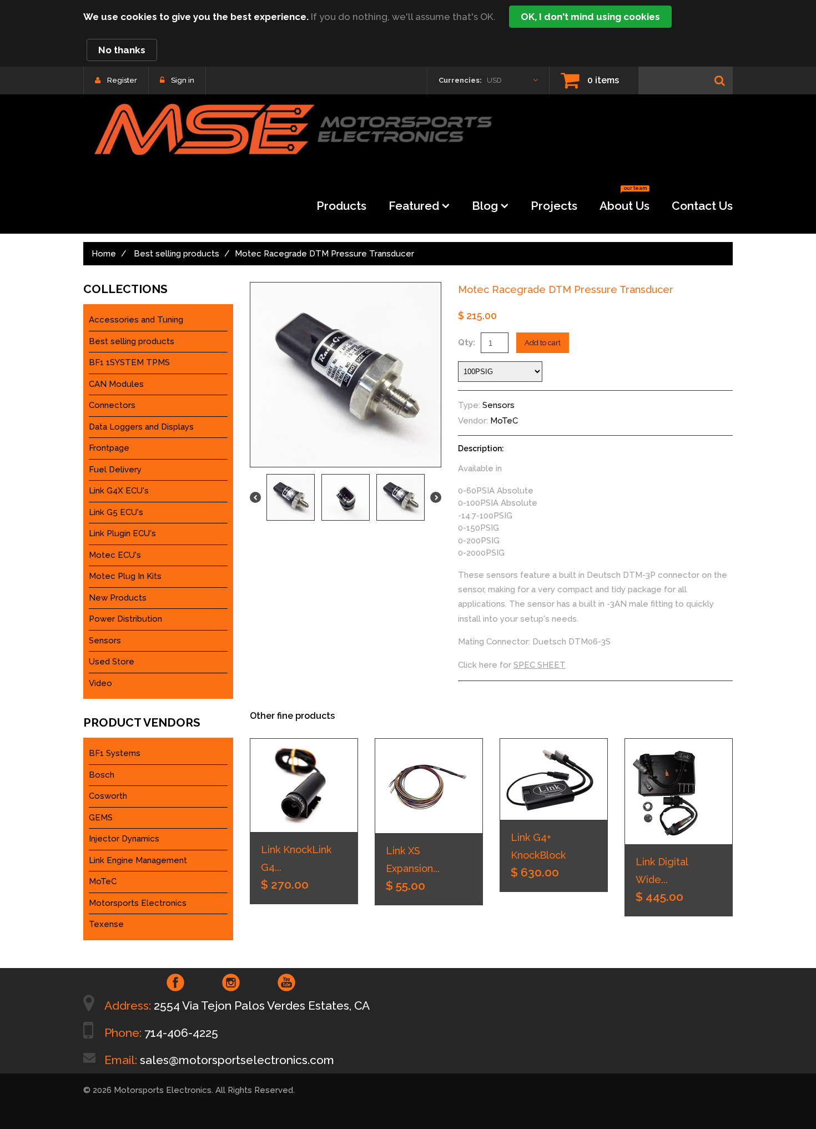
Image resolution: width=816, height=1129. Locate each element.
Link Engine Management (138, 860)
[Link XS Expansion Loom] (429, 786)
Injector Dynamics (124, 839)
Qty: (466, 342)
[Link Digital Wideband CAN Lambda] (678, 791)
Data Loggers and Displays (141, 427)
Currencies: (460, 80)
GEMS (101, 818)
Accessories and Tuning (136, 320)
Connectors (112, 405)
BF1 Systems (114, 753)
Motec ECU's (115, 555)
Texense (106, 924)
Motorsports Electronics (138, 903)
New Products (118, 598)
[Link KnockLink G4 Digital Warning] (304, 785)
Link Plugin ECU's (122, 533)
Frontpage (109, 448)
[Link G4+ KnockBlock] (554, 779)
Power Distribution (125, 619)
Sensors (498, 405)
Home (104, 254)
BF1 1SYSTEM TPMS (129, 362)
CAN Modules (116, 384)
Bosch (101, 775)
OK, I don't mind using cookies (590, 16)
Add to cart (543, 343)
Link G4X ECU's (119, 491)
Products (341, 206)
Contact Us (702, 206)
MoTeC (504, 421)
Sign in (182, 80)
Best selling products (176, 254)
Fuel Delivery (115, 470)
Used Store (111, 662)
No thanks (121, 50)
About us (624, 202)
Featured (414, 206)
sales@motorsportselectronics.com (237, 1060)
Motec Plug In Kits (125, 576)
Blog (485, 206)
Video (100, 683)
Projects (554, 206)
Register (122, 80)
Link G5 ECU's (116, 512)
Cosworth (108, 796)
